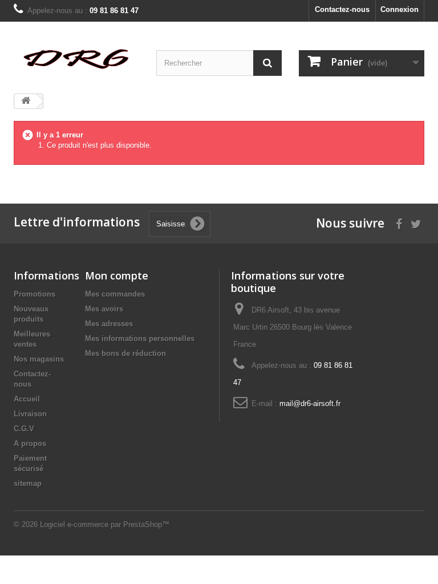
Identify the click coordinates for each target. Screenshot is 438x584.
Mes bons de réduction (125, 353)
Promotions (34, 294)
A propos (30, 443)
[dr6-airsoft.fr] (76, 58)
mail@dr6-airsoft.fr (309, 403)
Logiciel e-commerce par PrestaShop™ (104, 524)
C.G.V (24, 428)
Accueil (27, 399)
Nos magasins (39, 359)
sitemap (28, 483)
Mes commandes (115, 294)
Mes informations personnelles (139, 338)
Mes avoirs (104, 309)
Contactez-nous (342, 9)
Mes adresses (109, 323)
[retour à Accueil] (25, 101)
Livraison (30, 413)
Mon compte (116, 275)
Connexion (399, 9)
